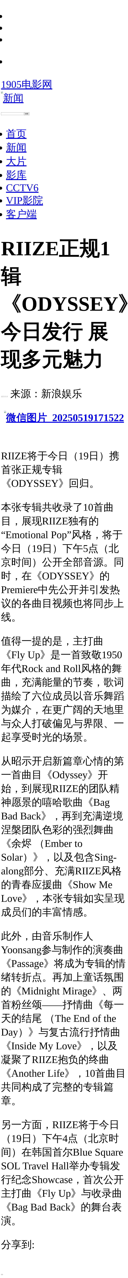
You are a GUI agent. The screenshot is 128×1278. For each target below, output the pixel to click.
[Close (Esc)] (2, 1274)
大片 (16, 161)
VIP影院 (24, 200)
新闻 (16, 147)
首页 (16, 134)
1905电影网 (26, 84)
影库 (16, 175)
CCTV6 (22, 187)
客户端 (21, 214)
